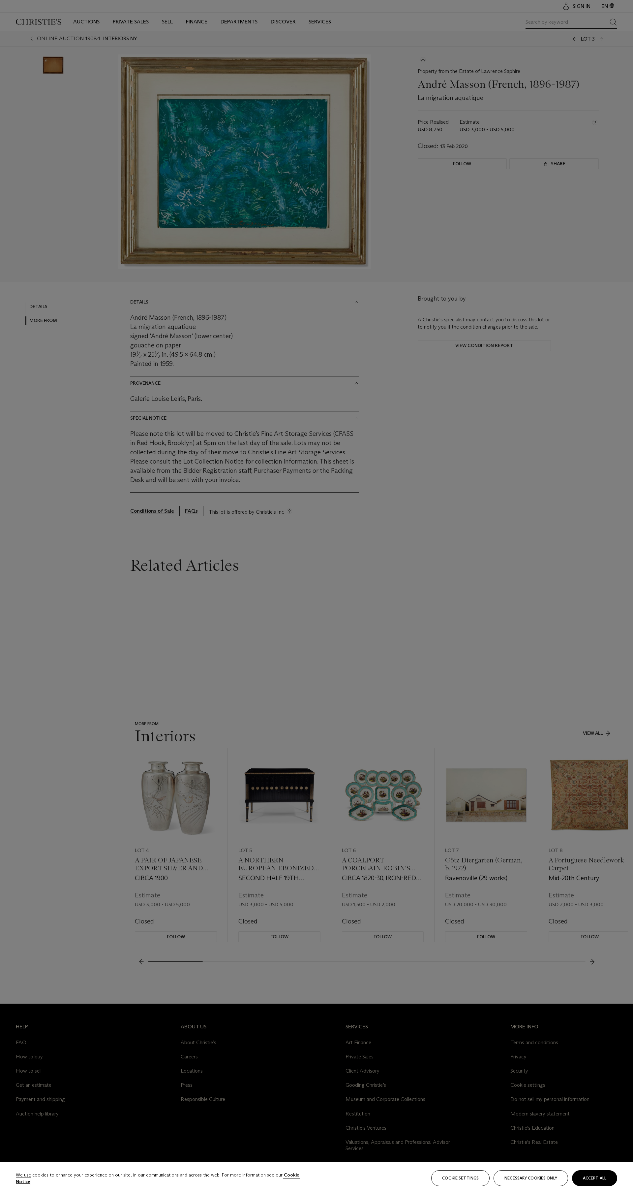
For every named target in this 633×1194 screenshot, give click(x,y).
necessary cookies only (530, 1178)
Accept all (594, 1178)
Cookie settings (460, 1178)
